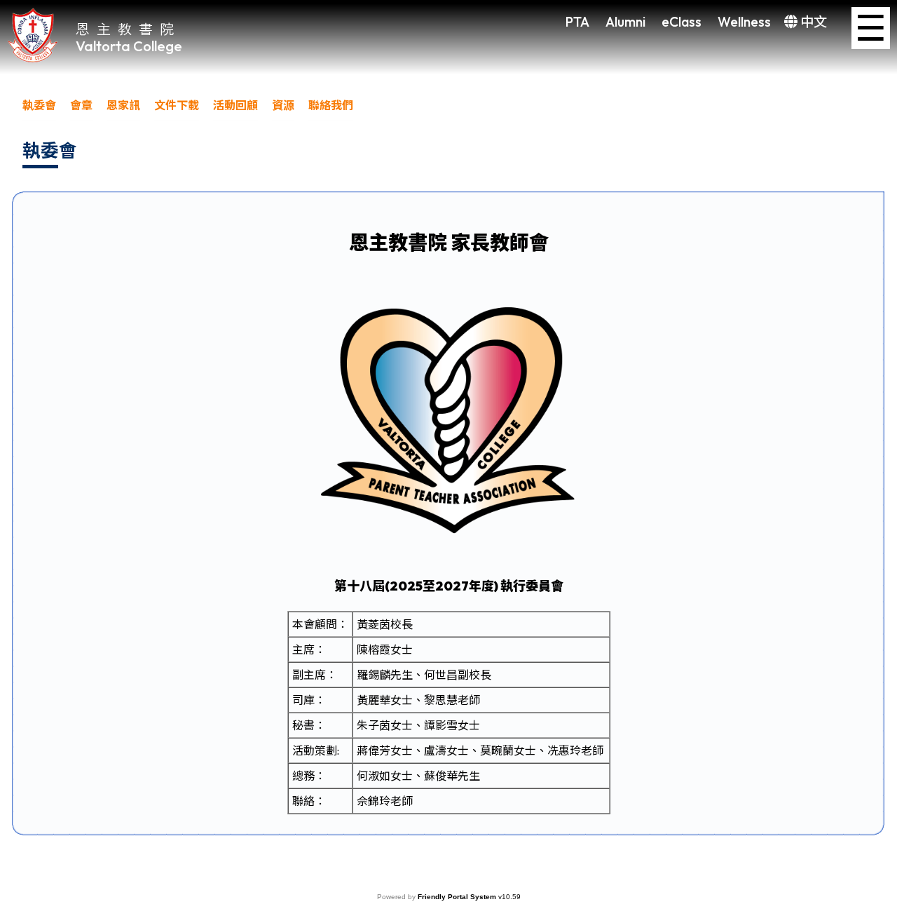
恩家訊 (123, 105)
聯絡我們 (330, 105)
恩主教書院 (128, 28)
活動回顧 (235, 105)
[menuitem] (39, 109)
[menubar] (194, 109)
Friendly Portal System (458, 897)
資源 (283, 105)
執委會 (39, 105)
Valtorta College (129, 46)
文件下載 (176, 105)
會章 (81, 105)
